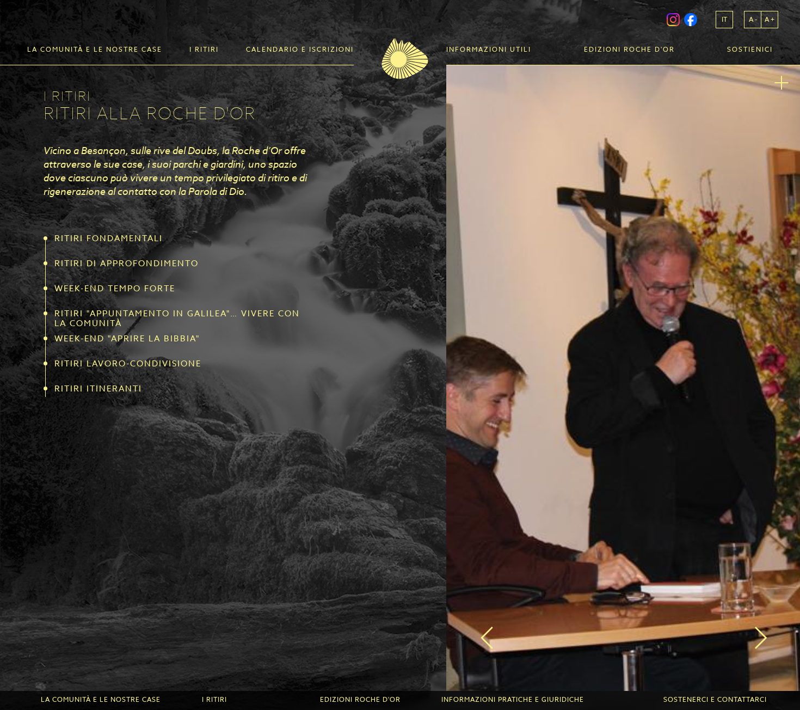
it (724, 19)
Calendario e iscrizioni (300, 49)
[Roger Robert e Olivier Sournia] (623, 378)
